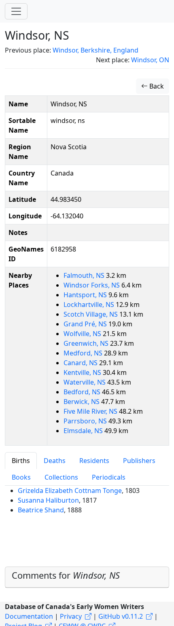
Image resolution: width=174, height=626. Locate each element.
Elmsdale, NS (84, 430)
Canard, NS (81, 362)
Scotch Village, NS (91, 314)
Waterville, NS (85, 382)
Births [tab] (21, 460)
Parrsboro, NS (86, 421)
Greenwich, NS (87, 343)
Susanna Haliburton (48, 500)
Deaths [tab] (55, 460)
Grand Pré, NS (86, 323)
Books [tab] (21, 477)
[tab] (87, 577)
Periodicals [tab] (108, 477)
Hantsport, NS (86, 294)
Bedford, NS (83, 391)
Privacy (71, 616)
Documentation (29, 616)
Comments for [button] (66, 575)
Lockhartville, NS (90, 304)
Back (156, 86)
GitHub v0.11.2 (120, 616)
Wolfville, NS (83, 333)
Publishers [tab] (139, 460)
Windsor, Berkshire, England (95, 50)
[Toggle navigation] (16, 11)
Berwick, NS (82, 401)
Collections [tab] (61, 477)
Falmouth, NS (85, 275)
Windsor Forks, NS (92, 285)
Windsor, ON (150, 59)
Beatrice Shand (41, 509)
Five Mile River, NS (91, 411)
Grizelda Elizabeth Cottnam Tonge (70, 490)
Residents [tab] (94, 460)
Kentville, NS (83, 372)
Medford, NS (84, 353)
